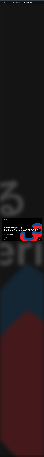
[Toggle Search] (39, 2)
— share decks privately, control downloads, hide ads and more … (22, 0)
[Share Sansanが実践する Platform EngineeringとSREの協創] (36, 456)
